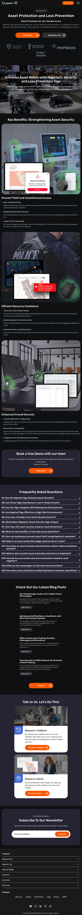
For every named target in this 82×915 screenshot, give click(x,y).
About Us (18, 897)
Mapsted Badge (8, 870)
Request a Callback (36, 748)
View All (41, 686)
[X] (35, 906)
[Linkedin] (40, 906)
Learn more (25, 607)
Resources (6, 885)
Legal (49, 897)
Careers (28, 897)
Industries (6, 875)
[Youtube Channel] (31, 906)
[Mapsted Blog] (50, 906)
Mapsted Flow (7, 859)
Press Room (38, 897)
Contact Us (68, 3)
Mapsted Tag (7, 864)
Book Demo (27, 35)
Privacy (56, 897)
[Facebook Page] (45, 906)
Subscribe (62, 834)
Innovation (6, 880)
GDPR (64, 897)
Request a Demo (35, 793)
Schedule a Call (54, 35)
